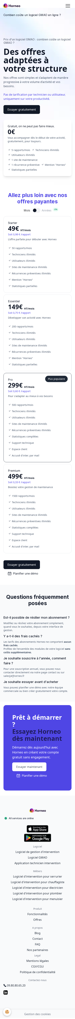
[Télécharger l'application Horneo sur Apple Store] (37, 829)
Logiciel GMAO (37, 857)
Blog (37, 933)
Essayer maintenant (29, 767)
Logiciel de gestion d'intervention (37, 852)
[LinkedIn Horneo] (37, 992)
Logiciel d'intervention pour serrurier (37, 876)
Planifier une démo (25, 573)
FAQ (37, 944)
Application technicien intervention (37, 863)
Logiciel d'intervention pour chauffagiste (37, 882)
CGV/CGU (37, 966)
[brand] (12, 5)
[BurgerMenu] (67, 6)
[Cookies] (7, 1012)
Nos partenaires (37, 950)
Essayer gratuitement (22, 109)
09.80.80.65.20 (16, 985)
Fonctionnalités (37, 914)
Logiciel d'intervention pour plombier (37, 893)
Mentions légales (37, 961)
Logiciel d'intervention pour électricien (37, 888)
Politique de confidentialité (37, 972)
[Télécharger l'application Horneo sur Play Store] (37, 838)
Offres (37, 920)
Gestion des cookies (37, 1014)
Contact (37, 939)
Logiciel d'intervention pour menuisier (37, 899)
